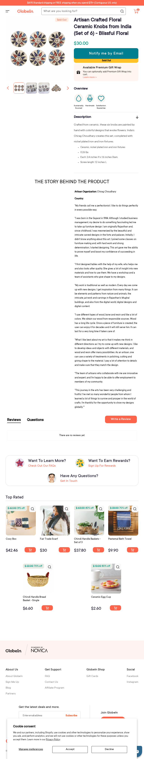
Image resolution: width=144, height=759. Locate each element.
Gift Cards (92, 676)
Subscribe (71, 715)
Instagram (132, 682)
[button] (68, 88)
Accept (70, 749)
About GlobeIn (14, 676)
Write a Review (121, 419)
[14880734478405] (98, 549)
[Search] (122, 11)
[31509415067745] (115, 607)
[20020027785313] (47, 607)
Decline (109, 749)
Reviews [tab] (14, 420)
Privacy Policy (53, 739)
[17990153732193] (30, 549)
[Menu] (7, 11)
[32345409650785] (132, 549)
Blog (8, 688)
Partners (11, 693)
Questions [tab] (35, 420)
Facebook (132, 676)
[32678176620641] (64, 549)
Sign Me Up (12, 682)
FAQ (47, 676)
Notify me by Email (106, 54)
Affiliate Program (54, 688)
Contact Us (51, 682)
